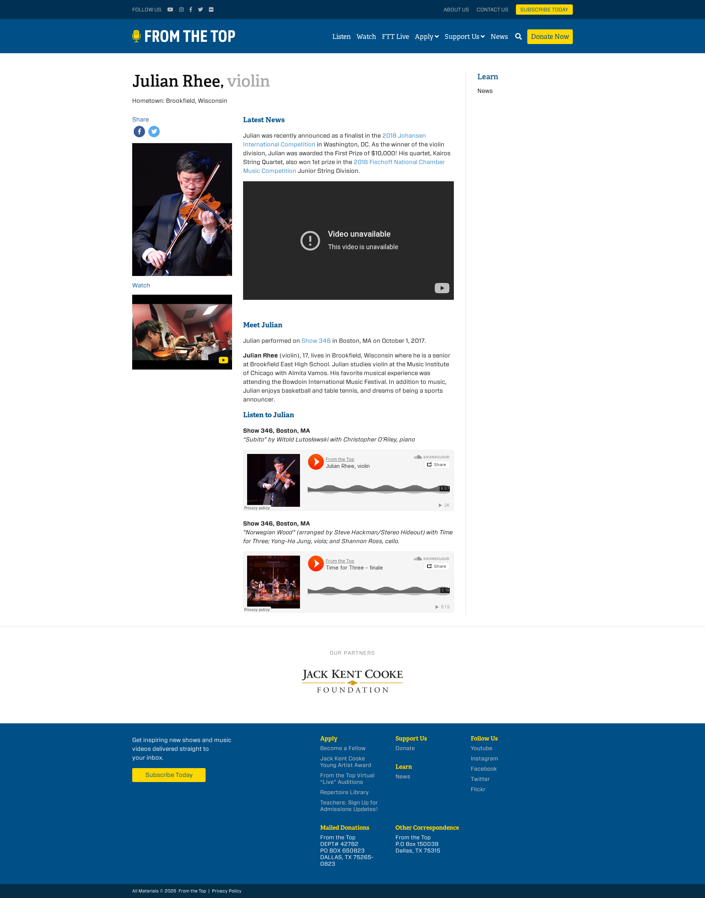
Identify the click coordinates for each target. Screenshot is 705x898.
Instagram (484, 758)
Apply (424, 36)
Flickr (478, 789)
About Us (456, 9)
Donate (405, 748)
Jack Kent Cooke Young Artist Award (345, 761)
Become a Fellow (343, 748)
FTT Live (395, 36)
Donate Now (550, 36)
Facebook (484, 769)
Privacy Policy (227, 891)
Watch (366, 36)
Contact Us (493, 9)
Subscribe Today (544, 9)
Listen (341, 36)
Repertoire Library (344, 792)
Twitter (480, 779)
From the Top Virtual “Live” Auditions (347, 778)
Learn (487, 76)
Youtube (481, 748)
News (499, 36)
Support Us (462, 36)
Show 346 (316, 340)
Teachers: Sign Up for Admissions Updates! (349, 805)
